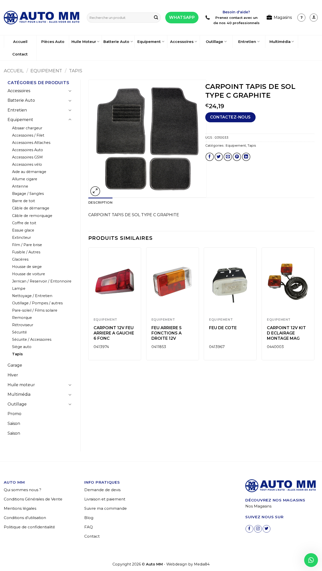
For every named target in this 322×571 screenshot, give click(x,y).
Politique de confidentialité (29, 527)
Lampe (18, 288)
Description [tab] (100, 202)
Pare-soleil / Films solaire (34, 310)
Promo (14, 413)
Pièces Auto (52, 41)
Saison (14, 423)
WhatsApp (182, 17)
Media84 (202, 564)
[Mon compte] (301, 18)
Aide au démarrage (29, 171)
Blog (88, 517)
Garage (15, 365)
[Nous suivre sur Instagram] (258, 529)
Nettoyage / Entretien (32, 296)
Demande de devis (102, 489)
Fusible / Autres (26, 252)
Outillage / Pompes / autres (37, 303)
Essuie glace (23, 230)
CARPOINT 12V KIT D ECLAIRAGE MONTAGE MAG (286, 333)
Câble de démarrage (30, 208)
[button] (314, 18)
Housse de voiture (28, 274)
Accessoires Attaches (31, 142)
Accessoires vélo (27, 164)
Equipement (149, 41)
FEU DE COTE (223, 327)
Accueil (20, 41)
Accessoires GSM (27, 157)
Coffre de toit (24, 223)
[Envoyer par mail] (228, 157)
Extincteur (21, 237)
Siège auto (21, 347)
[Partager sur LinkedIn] (246, 157)
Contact (20, 54)
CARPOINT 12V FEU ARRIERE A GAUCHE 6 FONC (114, 333)
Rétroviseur (22, 325)
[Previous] (88, 306)
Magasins (283, 17)
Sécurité (19, 332)
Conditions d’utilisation (25, 517)
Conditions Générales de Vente (33, 499)
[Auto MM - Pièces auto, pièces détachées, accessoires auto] (41, 17)
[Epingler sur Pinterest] (237, 157)
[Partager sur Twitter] (219, 157)
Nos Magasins (258, 506)
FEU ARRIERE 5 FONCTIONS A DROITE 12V (166, 333)
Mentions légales (20, 508)
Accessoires (181, 41)
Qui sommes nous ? (22, 489)
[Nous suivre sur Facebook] (249, 529)
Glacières (20, 259)
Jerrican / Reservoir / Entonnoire (41, 281)
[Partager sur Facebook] (210, 157)
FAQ (88, 527)
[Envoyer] (156, 17)
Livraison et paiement (104, 499)
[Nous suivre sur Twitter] (266, 529)
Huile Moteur (83, 41)
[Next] (314, 306)
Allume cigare (24, 179)
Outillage (214, 41)
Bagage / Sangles (28, 193)
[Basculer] (70, 91)
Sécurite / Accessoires (31, 339)
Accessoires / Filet (28, 135)
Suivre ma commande (105, 508)
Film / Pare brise (27, 245)
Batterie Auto (116, 41)
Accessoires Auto (27, 150)
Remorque (22, 317)
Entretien (247, 41)
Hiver (13, 375)
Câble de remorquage (32, 215)
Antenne (20, 186)
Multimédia (280, 41)
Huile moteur (21, 384)
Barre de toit (23, 201)
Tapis (75, 71)
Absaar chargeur (27, 128)
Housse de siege (27, 266)
